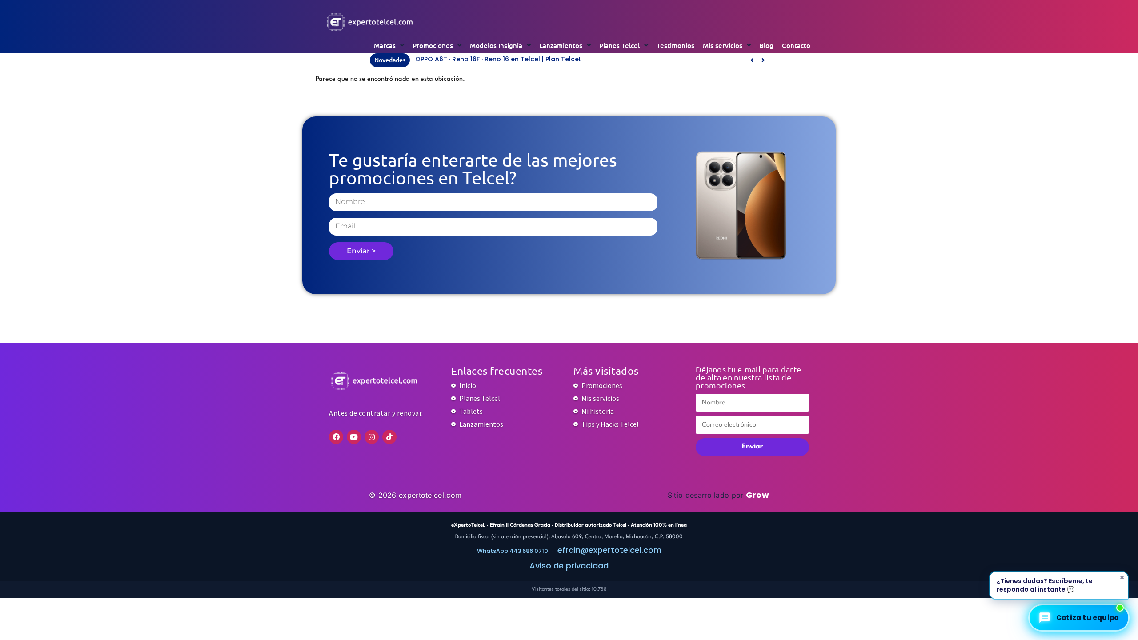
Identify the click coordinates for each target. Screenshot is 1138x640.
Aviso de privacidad (569, 565)
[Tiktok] (389, 437)
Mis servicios (722, 45)
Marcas (385, 45)
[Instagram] (372, 437)
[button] (763, 60)
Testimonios (675, 45)
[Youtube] (354, 437)
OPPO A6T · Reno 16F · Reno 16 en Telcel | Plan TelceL (498, 59)
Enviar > (361, 251)
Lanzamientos (560, 45)
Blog (766, 45)
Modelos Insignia (496, 45)
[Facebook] (336, 437)
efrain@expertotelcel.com (609, 550)
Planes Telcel (619, 45)
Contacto (796, 45)
